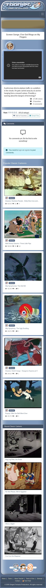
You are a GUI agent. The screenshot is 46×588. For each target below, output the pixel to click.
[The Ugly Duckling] (23, 309)
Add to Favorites (21, 115)
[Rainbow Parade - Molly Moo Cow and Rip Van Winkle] (23, 182)
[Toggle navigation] (42, 14)
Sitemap (39, 578)
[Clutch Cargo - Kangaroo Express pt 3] (23, 352)
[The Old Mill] (23, 267)
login (20, 150)
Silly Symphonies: (11, 286)
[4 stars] (14, 112)
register (27, 150)
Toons (10, 578)
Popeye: (8, 413)
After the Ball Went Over (19, 413)
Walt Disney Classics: (12, 243)
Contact (17, 581)
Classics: (8, 201)
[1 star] (9, 112)
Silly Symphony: (10, 328)
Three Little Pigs (25, 243)
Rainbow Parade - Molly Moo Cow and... (25, 201)
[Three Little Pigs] (23, 224)
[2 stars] (11, 112)
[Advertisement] (24, 24)
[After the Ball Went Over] (23, 394)
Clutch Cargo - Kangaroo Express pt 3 (24, 371)
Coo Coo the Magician (12, 556)
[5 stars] (16, 112)
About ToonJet (18, 578)
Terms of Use (30, 578)
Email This (35, 115)
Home (4, 578)
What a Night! (10, 524)
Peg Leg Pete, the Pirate (13, 459)
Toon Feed (27, 581)
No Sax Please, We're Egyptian (15, 491)
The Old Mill (22, 286)
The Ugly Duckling (22, 328)
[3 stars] (13, 112)
